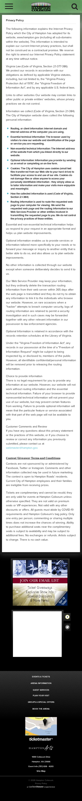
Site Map (41, 771)
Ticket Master (41, 739)
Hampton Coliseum (41, 6)
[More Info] (41, 735)
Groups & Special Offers (41, 702)
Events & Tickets (41, 677)
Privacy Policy (41, 783)
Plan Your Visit (41, 695)
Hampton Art (41, 748)
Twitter (68, 628)
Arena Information (41, 683)
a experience (41, 786)
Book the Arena (41, 709)
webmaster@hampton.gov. (22, 448)
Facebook (68, 617)
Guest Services (41, 690)
